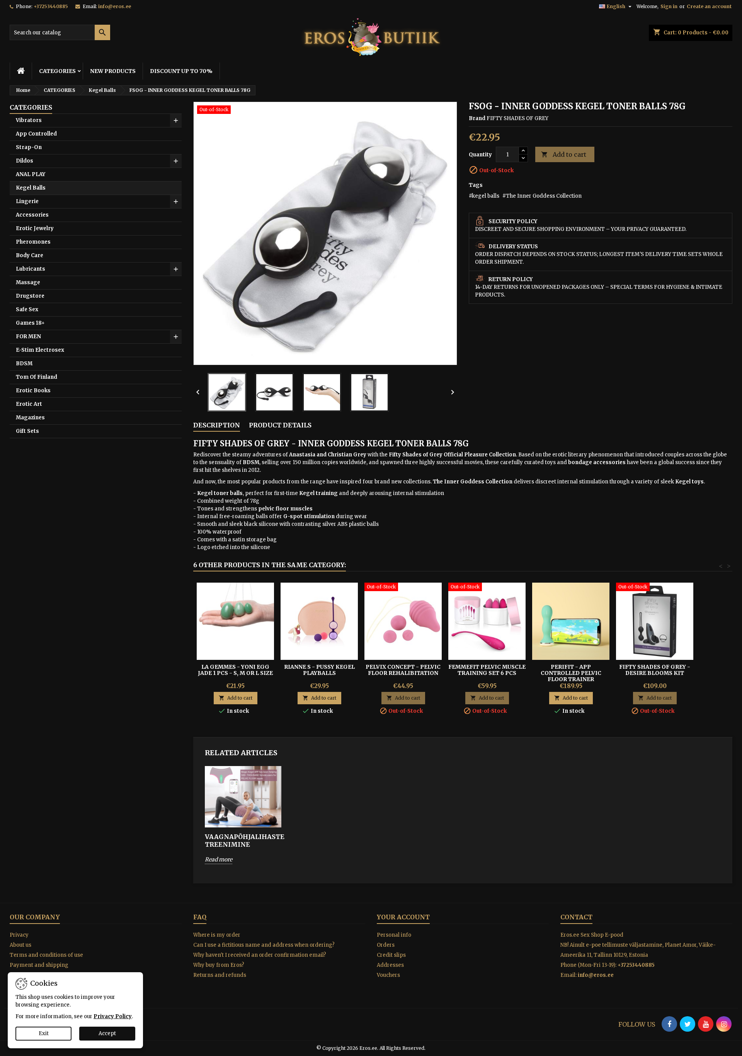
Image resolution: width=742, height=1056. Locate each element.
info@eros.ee (114, 6)
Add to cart (563, 154)
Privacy (19, 935)
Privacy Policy (113, 1016)
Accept (107, 1033)
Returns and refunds (219, 975)
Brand (477, 118)
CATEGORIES (57, 71)
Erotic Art (29, 404)
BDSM (24, 363)
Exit (44, 1033)
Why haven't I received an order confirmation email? (259, 955)
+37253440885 (51, 6)
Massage (28, 282)
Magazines (30, 417)
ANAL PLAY (30, 174)
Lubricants (30, 269)
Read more (218, 859)
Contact (576, 917)
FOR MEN (28, 336)
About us (20, 945)
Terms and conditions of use (46, 955)
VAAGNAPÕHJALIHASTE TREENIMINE (243, 840)
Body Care (29, 255)
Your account (403, 917)
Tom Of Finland (36, 377)
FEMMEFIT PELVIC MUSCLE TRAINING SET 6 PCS (487, 669)
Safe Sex (27, 309)
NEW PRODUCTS (113, 71)
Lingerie (27, 201)
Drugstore (30, 296)
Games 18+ (30, 323)
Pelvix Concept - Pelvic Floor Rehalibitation (403, 669)
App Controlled (36, 134)
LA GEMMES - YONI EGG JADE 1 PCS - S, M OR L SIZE (235, 669)
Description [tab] (216, 425)
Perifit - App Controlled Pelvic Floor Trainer (571, 673)
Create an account (709, 6)
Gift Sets (27, 431)
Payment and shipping (39, 965)
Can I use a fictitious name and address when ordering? (264, 945)
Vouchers (388, 975)
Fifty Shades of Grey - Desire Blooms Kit (654, 669)
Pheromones (33, 242)
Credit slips (391, 955)
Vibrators (29, 120)
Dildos (24, 161)
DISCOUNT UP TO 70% (181, 71)
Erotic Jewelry (35, 228)
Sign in (668, 6)
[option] (243, 820)
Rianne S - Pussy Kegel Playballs (319, 669)
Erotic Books (33, 390)
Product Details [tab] (280, 425)
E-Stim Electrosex (40, 350)
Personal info (394, 935)
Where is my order (216, 935)
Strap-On (29, 147)
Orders (386, 945)
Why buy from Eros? (218, 965)
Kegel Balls (31, 188)
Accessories (32, 215)
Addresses (390, 965)
